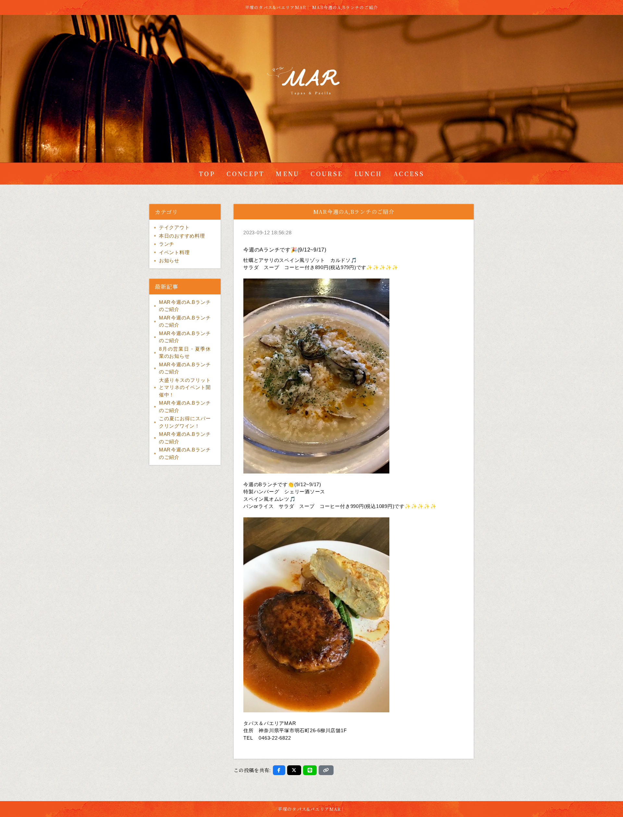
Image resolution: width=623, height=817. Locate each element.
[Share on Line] (310, 770)
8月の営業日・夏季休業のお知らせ (185, 352)
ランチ (166, 244)
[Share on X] (294, 770)
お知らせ (169, 260)
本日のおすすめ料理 (182, 236)
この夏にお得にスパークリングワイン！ (185, 422)
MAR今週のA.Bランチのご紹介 (185, 305)
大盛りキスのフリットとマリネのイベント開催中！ (185, 387)
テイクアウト (174, 227)
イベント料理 (174, 252)
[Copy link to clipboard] (326, 770)
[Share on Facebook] (279, 770)
